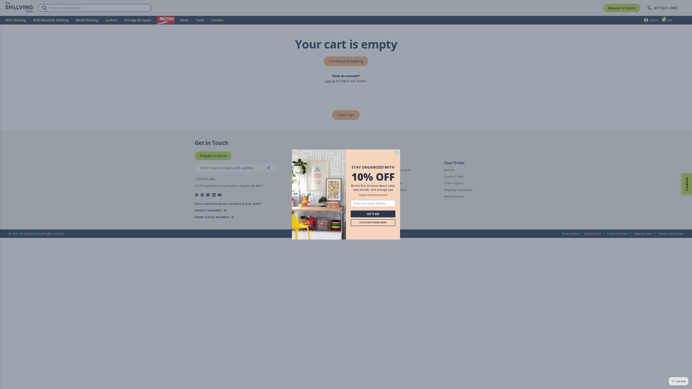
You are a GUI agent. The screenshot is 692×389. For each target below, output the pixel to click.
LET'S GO (373, 214)
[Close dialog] (397, 153)
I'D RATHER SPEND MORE (373, 222)
